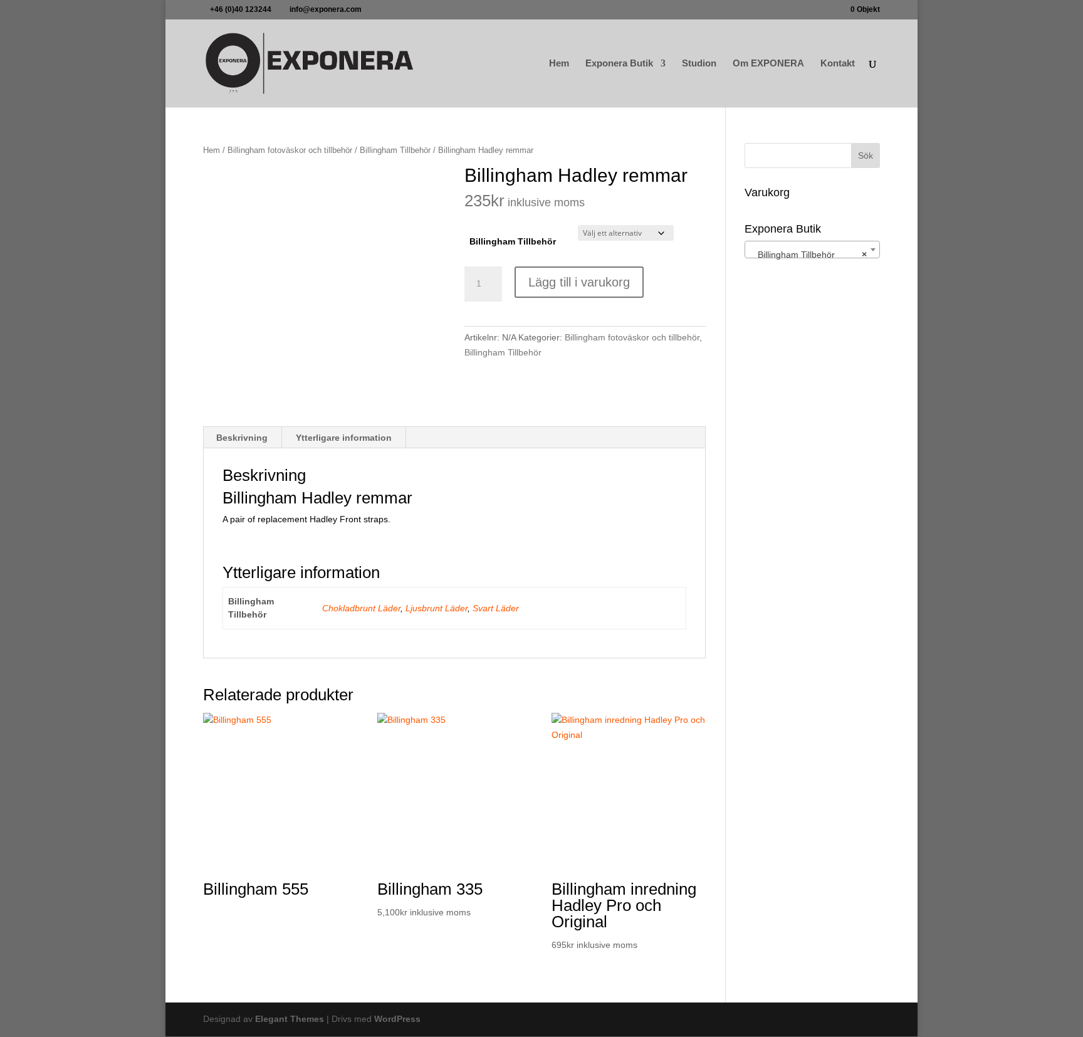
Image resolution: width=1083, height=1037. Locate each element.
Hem (559, 63)
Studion (699, 63)
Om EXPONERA (768, 63)
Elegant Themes (289, 1019)
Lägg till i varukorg (579, 282)
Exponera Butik (619, 63)
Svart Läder (496, 608)
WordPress (397, 1019)
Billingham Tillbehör (395, 150)
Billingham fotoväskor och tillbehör (290, 150)
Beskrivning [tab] (242, 438)
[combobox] (812, 249)
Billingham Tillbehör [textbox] (808, 255)
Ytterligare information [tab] (344, 438)
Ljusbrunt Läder (436, 608)
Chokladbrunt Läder (361, 608)
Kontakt (837, 63)
